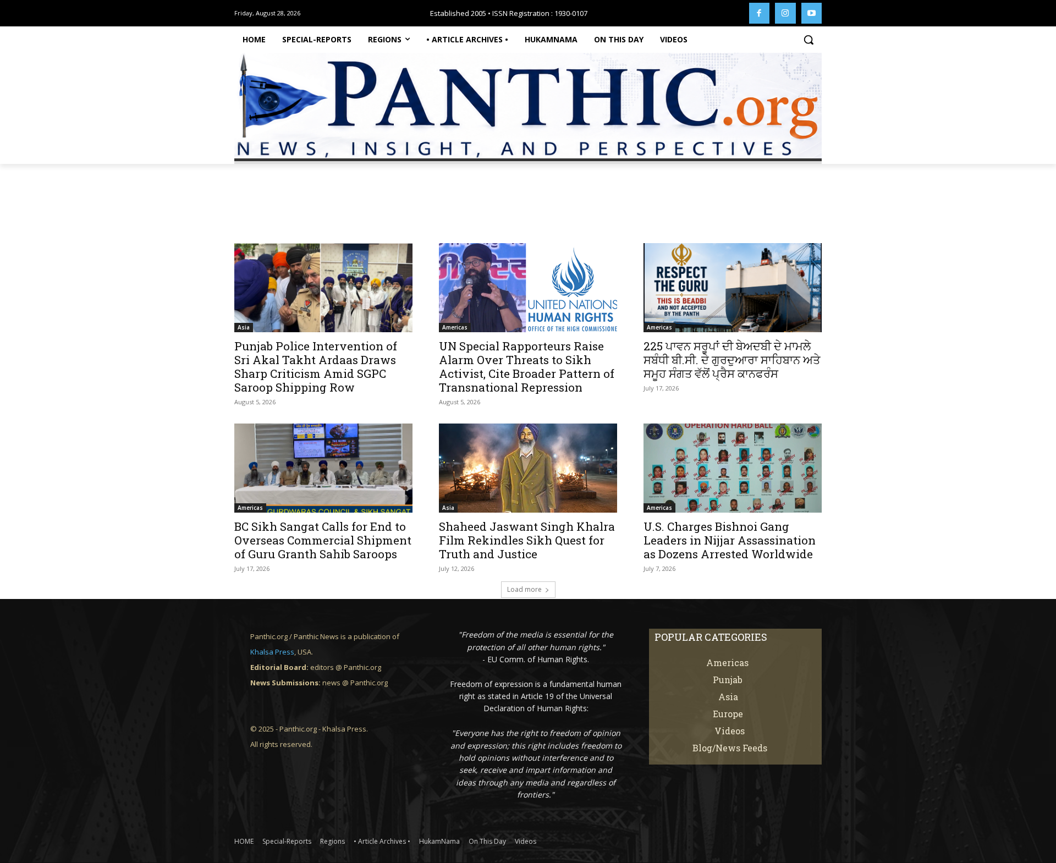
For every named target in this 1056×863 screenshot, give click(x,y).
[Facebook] (759, 13)
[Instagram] (785, 13)
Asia (244, 327)
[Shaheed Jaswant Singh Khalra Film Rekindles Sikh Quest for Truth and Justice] (528, 468)
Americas (455, 327)
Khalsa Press (272, 652)
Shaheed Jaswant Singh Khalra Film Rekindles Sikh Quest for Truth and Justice (527, 540)
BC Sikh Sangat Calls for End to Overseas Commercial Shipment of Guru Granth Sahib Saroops (322, 540)
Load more (524, 589)
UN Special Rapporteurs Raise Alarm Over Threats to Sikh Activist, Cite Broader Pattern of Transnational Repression (526, 366)
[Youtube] (811, 13)
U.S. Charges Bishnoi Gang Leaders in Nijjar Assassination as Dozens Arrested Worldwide (730, 540)
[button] (808, 39)
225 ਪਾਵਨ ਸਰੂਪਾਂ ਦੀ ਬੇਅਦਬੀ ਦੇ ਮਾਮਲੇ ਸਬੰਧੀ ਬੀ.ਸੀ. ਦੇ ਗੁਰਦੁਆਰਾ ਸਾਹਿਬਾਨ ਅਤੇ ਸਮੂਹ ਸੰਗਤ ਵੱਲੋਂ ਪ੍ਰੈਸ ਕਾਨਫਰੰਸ (732, 359)
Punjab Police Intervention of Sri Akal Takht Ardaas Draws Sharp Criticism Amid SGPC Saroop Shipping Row (315, 366)
